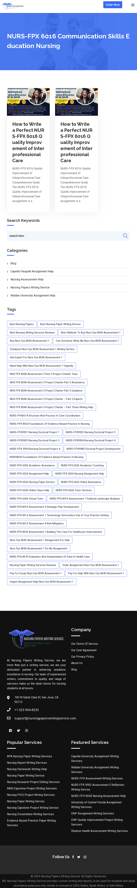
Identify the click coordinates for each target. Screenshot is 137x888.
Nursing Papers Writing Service (30, 287)
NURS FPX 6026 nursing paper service (32, 482)
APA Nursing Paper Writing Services (29, 756)
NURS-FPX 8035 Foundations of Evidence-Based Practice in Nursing (50, 423)
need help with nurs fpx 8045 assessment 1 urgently (41, 365)
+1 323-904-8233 (26, 710)
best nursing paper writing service (60, 324)
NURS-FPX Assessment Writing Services (97, 778)
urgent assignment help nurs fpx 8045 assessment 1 (41, 581)
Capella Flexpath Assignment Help (32, 271)
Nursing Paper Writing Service (25, 775)
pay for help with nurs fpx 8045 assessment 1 (96, 573)
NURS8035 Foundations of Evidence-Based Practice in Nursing (46, 457)
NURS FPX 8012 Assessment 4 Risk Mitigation (37, 523)
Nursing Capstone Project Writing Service (33, 807)
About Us (77, 663)
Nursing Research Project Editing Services (33, 782)
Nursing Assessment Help (27, 279)
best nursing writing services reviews (32, 332)
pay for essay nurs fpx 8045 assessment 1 (36, 573)
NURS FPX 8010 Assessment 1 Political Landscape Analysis (85, 498)
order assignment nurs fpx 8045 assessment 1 (90, 565)
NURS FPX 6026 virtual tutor (26, 498)
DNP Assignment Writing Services (92, 813)
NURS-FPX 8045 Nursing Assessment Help (98, 796)
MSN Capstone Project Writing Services (32, 788)
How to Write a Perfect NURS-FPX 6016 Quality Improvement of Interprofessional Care (28, 142)
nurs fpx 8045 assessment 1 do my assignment (38, 548)
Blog (74, 669)
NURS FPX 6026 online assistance (81, 482)
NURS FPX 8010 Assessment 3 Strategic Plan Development (44, 506)
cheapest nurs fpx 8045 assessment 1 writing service (42, 349)
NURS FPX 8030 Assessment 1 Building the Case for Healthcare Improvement (56, 531)
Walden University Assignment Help (33, 295)
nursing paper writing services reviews (33, 565)
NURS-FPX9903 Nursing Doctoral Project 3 (34, 440)
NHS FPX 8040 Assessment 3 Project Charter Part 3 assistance (47, 382)
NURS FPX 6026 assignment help (29, 473)
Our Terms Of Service (84, 643)
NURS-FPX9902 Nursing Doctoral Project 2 (90, 432)
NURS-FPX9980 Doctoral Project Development (93, 448)
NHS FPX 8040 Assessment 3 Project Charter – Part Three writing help (51, 407)
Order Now (113, 4)
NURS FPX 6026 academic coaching (82, 465)
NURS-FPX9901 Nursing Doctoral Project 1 (34, 432)
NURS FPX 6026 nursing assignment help (79, 473)
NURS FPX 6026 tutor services (74, 490)
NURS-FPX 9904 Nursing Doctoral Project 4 (35, 448)
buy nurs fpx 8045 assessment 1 (29, 340)
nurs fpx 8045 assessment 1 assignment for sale (40, 540)
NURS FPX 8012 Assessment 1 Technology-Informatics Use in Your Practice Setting (59, 515)
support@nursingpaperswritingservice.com (45, 718)
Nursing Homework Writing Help (27, 769)
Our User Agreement (84, 650)
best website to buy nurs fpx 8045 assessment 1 (91, 332)
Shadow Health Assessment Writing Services (99, 831)
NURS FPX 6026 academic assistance (32, 465)
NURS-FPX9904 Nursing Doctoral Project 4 (90, 440)
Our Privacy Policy (82, 656)
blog (13, 263)
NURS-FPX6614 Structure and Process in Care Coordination (45, 415)
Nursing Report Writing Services (27, 762)
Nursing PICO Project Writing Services (31, 795)
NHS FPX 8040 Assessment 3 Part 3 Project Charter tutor (44, 374)
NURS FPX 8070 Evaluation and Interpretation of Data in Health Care (50, 556)
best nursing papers (22, 324)
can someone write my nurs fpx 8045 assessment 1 (87, 340)
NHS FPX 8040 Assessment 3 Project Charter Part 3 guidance (46, 390)
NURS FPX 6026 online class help (29, 490)
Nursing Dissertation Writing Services (30, 814)
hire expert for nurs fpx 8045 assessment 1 (36, 357)
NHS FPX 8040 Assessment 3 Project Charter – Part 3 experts (46, 399)
